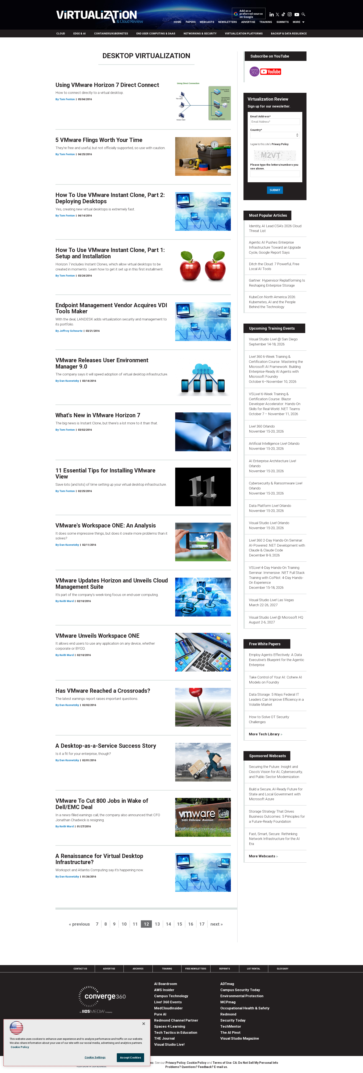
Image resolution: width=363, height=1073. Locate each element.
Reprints (224, 969)
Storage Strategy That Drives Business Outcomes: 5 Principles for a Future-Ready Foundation (277, 816)
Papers (191, 22)
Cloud (60, 33)
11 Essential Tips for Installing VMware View (105, 473)
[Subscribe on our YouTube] (263, 75)
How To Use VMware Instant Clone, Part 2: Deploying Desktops (110, 198)
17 (201, 924)
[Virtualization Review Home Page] (99, 17)
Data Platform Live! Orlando (270, 506)
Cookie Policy (196, 1062)
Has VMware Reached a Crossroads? (102, 690)
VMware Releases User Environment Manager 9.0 (101, 363)
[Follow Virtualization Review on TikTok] (283, 15)
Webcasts (207, 22)
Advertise (248, 22)
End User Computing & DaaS (155, 33)
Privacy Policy (280, 144)
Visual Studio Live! (169, 1044)
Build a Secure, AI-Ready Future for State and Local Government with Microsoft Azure (275, 794)
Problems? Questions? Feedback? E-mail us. (196, 1067)
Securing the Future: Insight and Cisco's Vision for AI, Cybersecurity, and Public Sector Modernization (275, 772)
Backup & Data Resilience (289, 33)
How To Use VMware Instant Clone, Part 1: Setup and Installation (110, 253)
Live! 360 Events (168, 1002)
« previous (79, 924)
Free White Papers (264, 644)
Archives (138, 969)
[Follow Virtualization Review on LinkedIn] (272, 15)
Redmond (228, 1014)
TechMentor (230, 1026)
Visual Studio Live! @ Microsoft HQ (276, 617)
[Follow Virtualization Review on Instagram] (290, 15)
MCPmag (227, 1002)
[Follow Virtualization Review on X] (277, 15)
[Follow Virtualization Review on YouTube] (297, 15)
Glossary (282, 969)
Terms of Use (222, 1062)
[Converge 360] (102, 997)
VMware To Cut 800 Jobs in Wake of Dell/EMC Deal (101, 804)
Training (265, 22)
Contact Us (80, 969)
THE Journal (164, 1038)
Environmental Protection (241, 996)
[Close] (143, 1023)
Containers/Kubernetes (111, 33)
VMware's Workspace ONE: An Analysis (105, 525)
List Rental (253, 969)
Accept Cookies (130, 1057)
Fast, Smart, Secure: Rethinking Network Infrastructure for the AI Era (274, 839)
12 (146, 924)
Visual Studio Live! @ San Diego (273, 339)
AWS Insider (164, 990)
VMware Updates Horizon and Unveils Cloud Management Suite (111, 583)
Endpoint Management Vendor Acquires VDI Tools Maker (111, 308)
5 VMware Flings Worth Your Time (98, 140)
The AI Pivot (230, 1032)
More (296, 22)
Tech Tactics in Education (175, 1032)
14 (168, 924)
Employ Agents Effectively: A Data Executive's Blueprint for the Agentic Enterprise (276, 660)
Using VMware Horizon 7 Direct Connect (107, 85)
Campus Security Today (240, 990)
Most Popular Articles (268, 215)
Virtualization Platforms (244, 33)
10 (124, 924)
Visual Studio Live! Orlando (269, 523)
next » (216, 924)
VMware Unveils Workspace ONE (97, 635)
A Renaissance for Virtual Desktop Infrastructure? (99, 859)
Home (177, 22)
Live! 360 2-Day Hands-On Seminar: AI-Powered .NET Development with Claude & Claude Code (277, 545)
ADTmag (227, 984)
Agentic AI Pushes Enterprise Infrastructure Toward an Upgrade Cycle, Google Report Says (275, 247)
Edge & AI (79, 33)
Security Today (233, 1020)
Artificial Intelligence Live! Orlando (274, 443)
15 (179, 924)
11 (135, 924)
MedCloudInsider (168, 1008)
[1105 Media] (96, 1012)
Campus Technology (171, 996)
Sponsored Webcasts (267, 756)
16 (190, 924)
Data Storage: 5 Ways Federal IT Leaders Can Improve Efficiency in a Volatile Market (276, 699)
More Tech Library (264, 734)
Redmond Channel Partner (176, 1020)
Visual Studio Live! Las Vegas (271, 600)
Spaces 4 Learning (169, 1026)
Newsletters (227, 22)
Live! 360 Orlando (262, 426)
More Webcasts (262, 856)
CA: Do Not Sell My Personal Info (255, 1062)
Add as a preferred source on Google (251, 13)
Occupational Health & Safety (245, 1008)
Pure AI (160, 1014)
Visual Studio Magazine (239, 1038)
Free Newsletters (195, 969)
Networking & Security (200, 33)
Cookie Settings (95, 1057)
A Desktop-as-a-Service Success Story (105, 745)
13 (157, 924)
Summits (282, 22)
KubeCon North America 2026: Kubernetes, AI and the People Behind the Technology (272, 302)
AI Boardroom (165, 984)
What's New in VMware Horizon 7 (97, 415)
